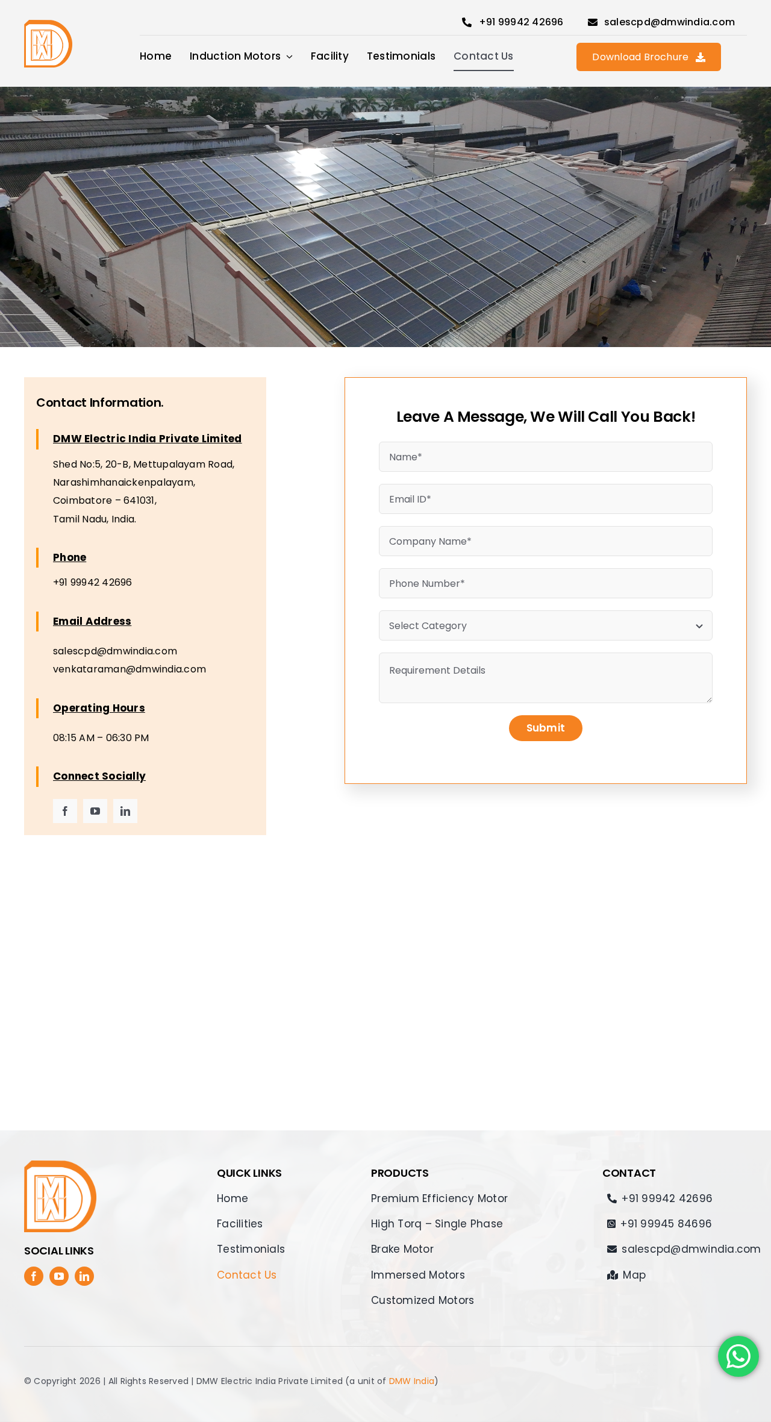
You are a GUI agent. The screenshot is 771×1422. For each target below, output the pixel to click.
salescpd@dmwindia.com (115, 651)
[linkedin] (125, 811)
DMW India (411, 1381)
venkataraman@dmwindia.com (129, 669)
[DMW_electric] (48, 24)
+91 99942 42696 (93, 582)
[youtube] (95, 811)
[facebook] (65, 811)
